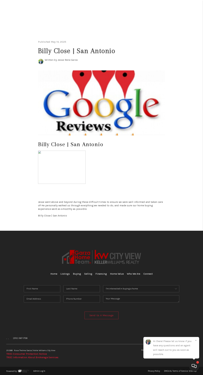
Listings (65, 273)
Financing (176, 65)
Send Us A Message (101, 315)
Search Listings (165, 36)
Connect (178, 95)
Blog (185, 115)
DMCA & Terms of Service (176, 371)
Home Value (173, 75)
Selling (180, 56)
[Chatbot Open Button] (194, 366)
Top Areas (170, 105)
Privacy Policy (154, 371)
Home (184, 26)
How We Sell (177, 135)
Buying (181, 46)
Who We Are (172, 85)
